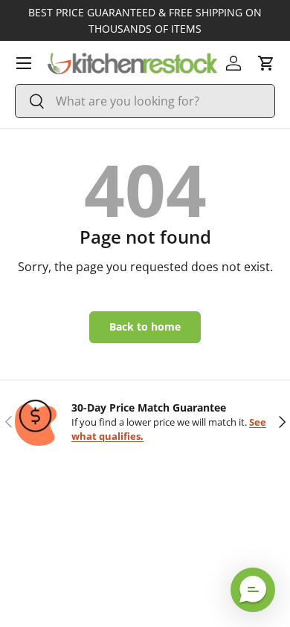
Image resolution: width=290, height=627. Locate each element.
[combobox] (145, 101)
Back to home (145, 326)
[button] (266, 63)
